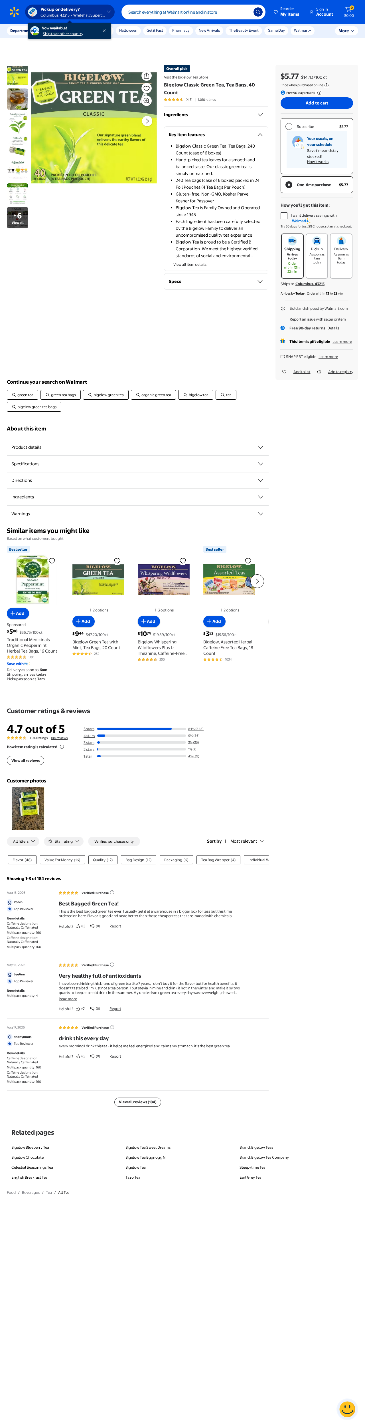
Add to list (302, 371)
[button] (287, 12)
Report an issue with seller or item (318, 319)
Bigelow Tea (135, 1167)
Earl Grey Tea (250, 1177)
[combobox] (193, 12)
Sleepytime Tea (252, 1167)
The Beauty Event (244, 30)
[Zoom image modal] (146, 101)
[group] (190, 99)
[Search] (258, 12)
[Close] (105, 31)
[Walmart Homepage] (14, 12)
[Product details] (260, 447)
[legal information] (326, 85)
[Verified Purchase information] (112, 892)
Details (333, 328)
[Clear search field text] (245, 12)
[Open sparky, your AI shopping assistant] (347, 1409)
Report (115, 926)
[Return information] (318, 92)
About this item (26, 428)
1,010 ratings (207, 99)
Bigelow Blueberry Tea (30, 1147)
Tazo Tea (132, 1177)
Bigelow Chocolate (27, 1157)
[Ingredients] (260, 114)
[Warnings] (260, 513)
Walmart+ (302, 30)
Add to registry (340, 371)
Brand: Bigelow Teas (256, 1147)
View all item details (189, 264)
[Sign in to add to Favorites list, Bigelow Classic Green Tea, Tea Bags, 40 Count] (146, 88)
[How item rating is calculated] (62, 746)
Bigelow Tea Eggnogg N (145, 1157)
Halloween (128, 30)
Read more (68, 999)
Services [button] (57, 30)
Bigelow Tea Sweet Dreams (148, 1147)
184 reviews (59, 738)
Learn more (342, 341)
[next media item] (147, 121)
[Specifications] (260, 463)
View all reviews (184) (138, 1102)
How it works (317, 162)
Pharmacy (181, 30)
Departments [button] (22, 30)
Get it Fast (155, 30)
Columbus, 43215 (310, 283)
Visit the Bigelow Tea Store (186, 77)
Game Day (276, 30)
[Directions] (260, 480)
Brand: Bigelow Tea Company (264, 1157)
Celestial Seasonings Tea (32, 1167)
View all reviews (25, 760)
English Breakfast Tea (29, 1177)
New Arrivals (209, 30)
